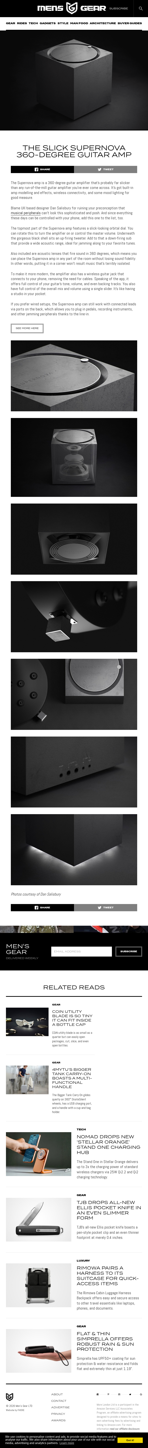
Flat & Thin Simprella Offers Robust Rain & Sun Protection (105, 1342)
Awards (58, 1421)
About (57, 1395)
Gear (10, 23)
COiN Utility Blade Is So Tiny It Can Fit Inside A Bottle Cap (72, 1018)
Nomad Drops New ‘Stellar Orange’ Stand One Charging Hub (108, 1145)
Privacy (58, 1414)
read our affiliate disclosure (125, 1429)
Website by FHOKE (15, 1410)
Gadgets (48, 23)
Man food (79, 23)
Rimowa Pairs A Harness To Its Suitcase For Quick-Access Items (108, 1276)
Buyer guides (130, 23)
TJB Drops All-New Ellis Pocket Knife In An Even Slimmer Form (109, 1210)
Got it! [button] (130, 1440)
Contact (58, 1401)
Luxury (83, 1261)
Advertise (60, 1408)
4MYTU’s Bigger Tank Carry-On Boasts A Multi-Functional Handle (72, 1078)
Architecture (103, 23)
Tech (33, 23)
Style (63, 23)
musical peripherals (26, 212)
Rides (22, 23)
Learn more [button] (67, 1443)
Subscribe (128, 951)
